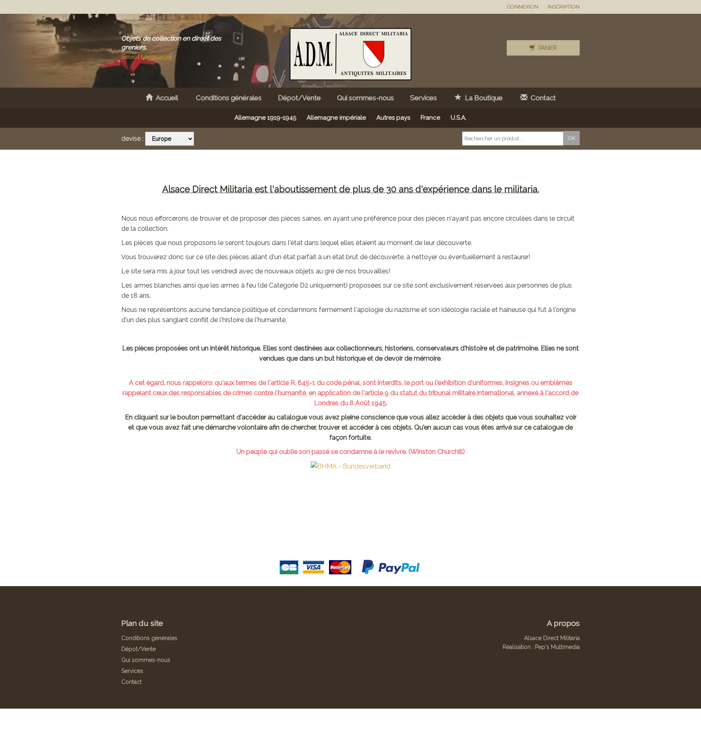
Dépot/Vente (299, 98)
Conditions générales (229, 98)
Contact (541, 98)
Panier (546, 48)
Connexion (522, 7)
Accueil (165, 98)
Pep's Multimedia (557, 647)
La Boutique (482, 98)
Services (423, 98)
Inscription (564, 7)
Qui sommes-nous (365, 98)
